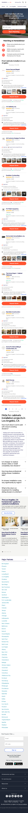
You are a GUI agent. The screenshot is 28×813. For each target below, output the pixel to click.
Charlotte (4, 657)
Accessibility (21, 801)
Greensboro (5, 660)
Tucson (4, 569)
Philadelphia (5, 683)
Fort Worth (5, 704)
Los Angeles (5, 576)
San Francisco (6, 587)
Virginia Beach (6, 719)
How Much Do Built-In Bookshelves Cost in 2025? (9, 534)
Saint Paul (4, 639)
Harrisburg (5, 680)
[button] (4, 91)
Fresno (4, 571)
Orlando (4, 608)
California (10, 801)
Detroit (4, 631)
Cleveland (5, 670)
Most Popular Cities (7, 734)
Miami (3, 605)
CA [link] (7, 6)
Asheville (4, 654)
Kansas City (5, 641)
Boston (4, 628)
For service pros (6, 779)
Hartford (4, 595)
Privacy (5, 801)
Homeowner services (8, 774)
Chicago (4, 615)
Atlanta (4, 613)
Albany (4, 649)
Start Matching (14, 32)
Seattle (4, 722)
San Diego (5, 584)
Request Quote (14, 97)
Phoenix (4, 566)
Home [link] (3, 6)
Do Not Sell (15, 801)
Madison (4, 725)
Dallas (3, 699)
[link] (14, 73)
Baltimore (4, 626)
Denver (4, 592)
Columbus (5, 673)
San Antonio (5, 709)
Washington (5, 597)
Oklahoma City (6, 675)
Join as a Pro (18, 2)
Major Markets (7, 559)
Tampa (4, 610)
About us (4, 788)
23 (22, 409)
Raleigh (4, 662)
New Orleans (5, 623)
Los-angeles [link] (13, 6)
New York (4, 652)
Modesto (4, 579)
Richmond (5, 717)
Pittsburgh (5, 686)
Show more (23, 87)
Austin (3, 696)
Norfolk (4, 714)
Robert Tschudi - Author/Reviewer (10, 528)
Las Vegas (5, 647)
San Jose (4, 589)
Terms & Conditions (22, 804)
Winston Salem (6, 665)
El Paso (4, 701)
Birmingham (5, 563)
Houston (4, 706)
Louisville (4, 621)
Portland (4, 678)
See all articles (8, 513)
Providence (5, 688)
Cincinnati (5, 667)
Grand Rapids (6, 634)
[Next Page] (25, 409)
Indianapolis (5, 618)
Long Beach (5, 574)
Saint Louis (5, 644)
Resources (5, 783)
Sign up (14, 750)
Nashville (4, 693)
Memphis (4, 691)
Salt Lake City (6, 712)
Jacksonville (5, 602)
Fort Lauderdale (6, 600)
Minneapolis (5, 636)
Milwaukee (5, 727)
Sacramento (5, 582)
